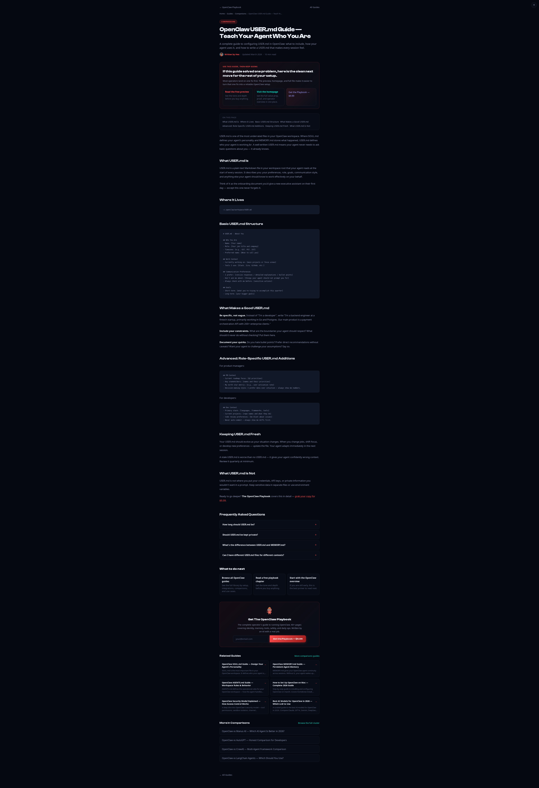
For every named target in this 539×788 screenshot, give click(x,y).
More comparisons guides (306, 656)
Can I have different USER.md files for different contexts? (253, 555)
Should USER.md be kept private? (240, 534)
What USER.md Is (230, 121)
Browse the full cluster (308, 723)
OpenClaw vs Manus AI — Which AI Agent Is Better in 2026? (253, 731)
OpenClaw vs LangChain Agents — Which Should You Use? (253, 758)
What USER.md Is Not (300, 126)
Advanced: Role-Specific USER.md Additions (243, 126)
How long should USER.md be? (238, 524)
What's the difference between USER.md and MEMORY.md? (253, 545)
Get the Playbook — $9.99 (299, 94)
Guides (230, 13)
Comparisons (240, 13)
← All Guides (226, 774)
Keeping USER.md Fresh (276, 126)
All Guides (314, 7)
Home (222, 13)
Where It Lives (247, 121)
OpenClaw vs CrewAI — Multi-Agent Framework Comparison (254, 749)
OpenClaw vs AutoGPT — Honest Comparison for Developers (254, 740)
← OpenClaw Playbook (230, 7)
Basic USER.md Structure (267, 121)
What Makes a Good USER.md (294, 121)
